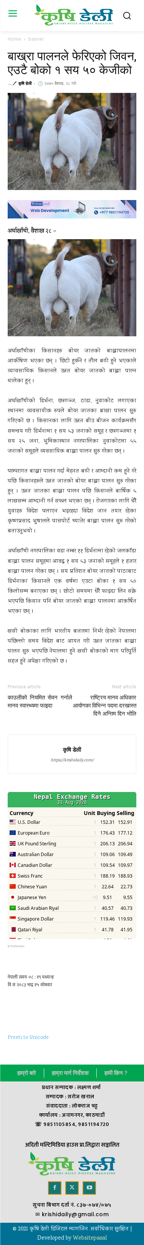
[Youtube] (89, 1188)
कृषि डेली (24, 83)
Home (14, 39)
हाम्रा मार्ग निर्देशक (70, 1073)
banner (36, 39)
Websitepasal (90, 1238)
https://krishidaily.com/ (72, 760)
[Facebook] (54, 1188)
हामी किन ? (115, 1073)
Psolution (17, 946)
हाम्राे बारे (26, 1073)
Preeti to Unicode (28, 1038)
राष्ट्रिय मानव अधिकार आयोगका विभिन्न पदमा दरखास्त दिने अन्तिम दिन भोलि (104, 705)
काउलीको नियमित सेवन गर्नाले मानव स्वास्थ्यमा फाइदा (40, 701)
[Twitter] (72, 1188)
